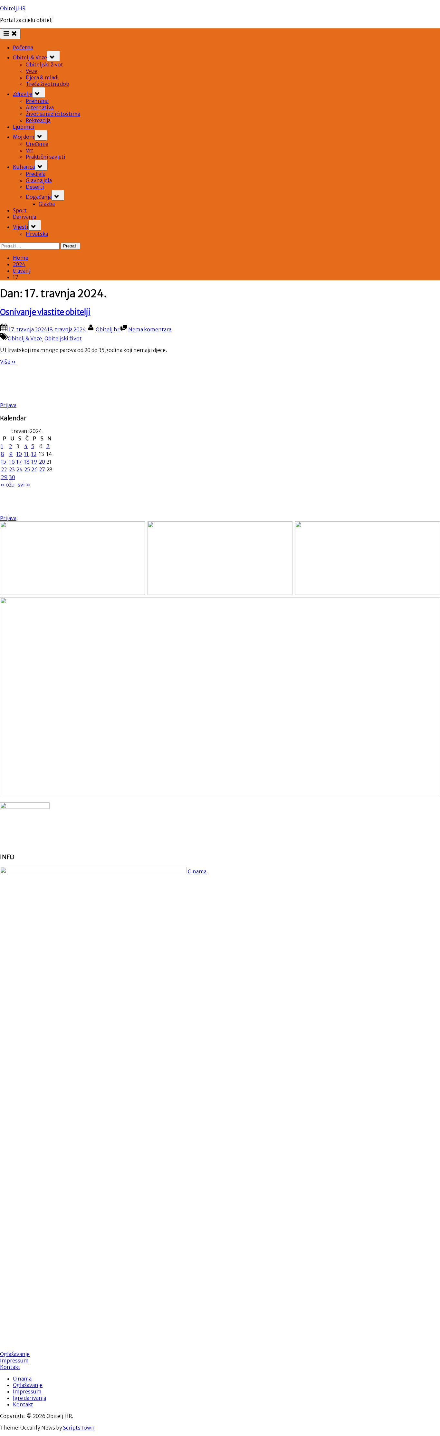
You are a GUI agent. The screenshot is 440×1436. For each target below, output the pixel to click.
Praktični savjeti (45, 157)
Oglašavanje (15, 1354)
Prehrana (37, 101)
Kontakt (10, 1367)
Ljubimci (23, 127)
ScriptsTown (79, 1427)
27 (42, 469)
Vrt (29, 150)
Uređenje (37, 144)
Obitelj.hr (108, 329)
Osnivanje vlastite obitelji (45, 312)
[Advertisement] (119, 384)
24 (19, 469)
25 (27, 469)
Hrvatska (37, 234)
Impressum (14, 1360)
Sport (20, 210)
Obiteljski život (44, 64)
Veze (31, 71)
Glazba (47, 204)
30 (12, 477)
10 (19, 454)
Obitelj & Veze (30, 57)
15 (3, 461)
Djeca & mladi (42, 77)
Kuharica (24, 167)
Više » (8, 361)
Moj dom (23, 137)
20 (42, 461)
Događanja (39, 197)
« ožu (7, 484)
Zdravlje (22, 94)
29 (4, 477)
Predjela (35, 174)
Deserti (35, 187)
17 (19, 461)
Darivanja (24, 217)
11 (26, 454)
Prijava (8, 405)
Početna (23, 47)
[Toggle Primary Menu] (10, 33)
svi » (24, 484)
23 (12, 469)
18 (27, 461)
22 (4, 469)
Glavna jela (39, 180)
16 (12, 461)
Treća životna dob (47, 84)
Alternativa (40, 107)
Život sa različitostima (53, 114)
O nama (196, 871)
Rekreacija (38, 120)
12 (33, 454)
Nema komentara (149, 329)
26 (34, 469)
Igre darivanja (29, 1398)
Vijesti (20, 227)
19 (34, 461)
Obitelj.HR (12, 8)
